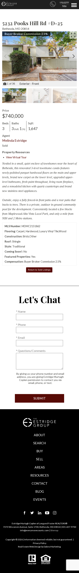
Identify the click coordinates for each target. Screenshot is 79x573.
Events (39, 499)
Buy (39, 451)
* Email (20, 337)
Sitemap (54, 530)
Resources (39, 475)
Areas (40, 467)
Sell (39, 459)
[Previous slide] (5, 56)
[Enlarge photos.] (73, 35)
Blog (39, 491)
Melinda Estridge (14, 140)
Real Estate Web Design (29, 546)
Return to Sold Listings (39, 270)
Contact (40, 483)
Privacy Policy (39, 543)
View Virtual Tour (16, 157)
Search (39, 443)
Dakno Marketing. (52, 546)
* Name (21, 311)
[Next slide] (73, 56)
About (39, 435)
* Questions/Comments (31, 350)
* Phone (21, 324)
